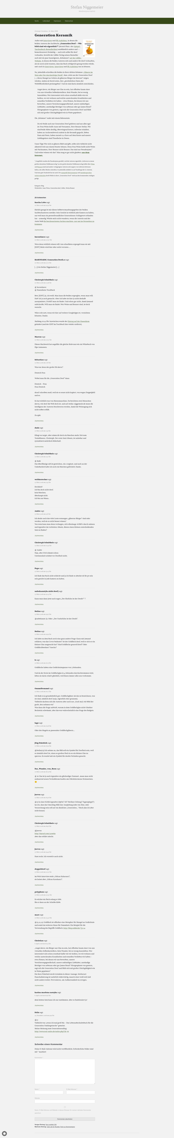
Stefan (38, 611)
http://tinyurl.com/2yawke (45, 833)
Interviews (47, 40)
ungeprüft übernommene (69, 173)
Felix (37, 1012)
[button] (4, 1133)
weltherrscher (41, 479)
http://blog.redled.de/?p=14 (74, 928)
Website (37, 1098)
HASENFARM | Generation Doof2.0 (50, 260)
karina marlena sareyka (46, 992)
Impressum (57, 21)
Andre (37, 511)
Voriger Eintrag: (46, 1124)
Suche (37, 21)
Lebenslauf (46, 21)
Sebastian (39, 360)
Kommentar (39, 1057)
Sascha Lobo (40, 202)
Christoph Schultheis (41, 31)
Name (37, 1089)
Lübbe (63, 188)
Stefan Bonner (70, 188)
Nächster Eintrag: (55, 1127)
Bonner (39, 167)
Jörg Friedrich (41, 743)
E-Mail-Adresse (71, 1089)
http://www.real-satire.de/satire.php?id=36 (52, 1031)
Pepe (37, 568)
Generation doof (55, 188)
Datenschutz (69, 21)
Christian (39, 941)
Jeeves (37, 849)
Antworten (39, 230)
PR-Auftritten (61, 40)
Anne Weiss (46, 188)
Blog (42, 186)
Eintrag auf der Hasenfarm (78, 321)
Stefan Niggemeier (87, 7)
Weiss (93, 164)
